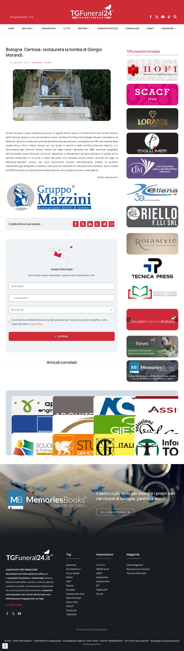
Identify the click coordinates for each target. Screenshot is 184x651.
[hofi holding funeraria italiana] (152, 60)
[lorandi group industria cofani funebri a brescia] (152, 109)
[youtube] (162, 16)
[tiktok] (169, 16)
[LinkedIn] (90, 224)
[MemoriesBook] (47, 500)
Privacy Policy (35, 324)
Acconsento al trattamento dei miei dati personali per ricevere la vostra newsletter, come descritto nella (59, 322)
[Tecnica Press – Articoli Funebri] (152, 258)
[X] (83, 224)
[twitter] (156, 16)
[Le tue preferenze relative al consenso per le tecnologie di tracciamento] (5, 646)
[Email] (111, 224)
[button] (128, 319)
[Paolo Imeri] (152, 133)
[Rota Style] (152, 234)
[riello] (152, 207)
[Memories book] (137, 499)
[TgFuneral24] (92, 5)
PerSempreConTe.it (92, 644)
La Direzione (36, 62)
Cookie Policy (100, 629)
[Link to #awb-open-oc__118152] (175, 16)
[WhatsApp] (97, 224)
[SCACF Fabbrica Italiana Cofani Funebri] (152, 85)
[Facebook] (75, 224)
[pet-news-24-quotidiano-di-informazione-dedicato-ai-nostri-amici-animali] (152, 336)
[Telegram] (104, 224)
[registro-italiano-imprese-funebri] (152, 283)
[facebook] (150, 16)
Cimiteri (48, 62)
